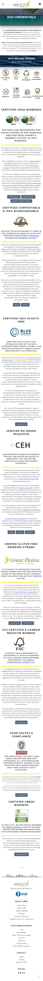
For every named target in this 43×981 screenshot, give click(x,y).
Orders (21, 959)
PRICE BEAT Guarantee (21, 946)
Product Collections (21, 916)
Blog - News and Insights (21, 935)
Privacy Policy (21, 943)
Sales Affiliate (21, 932)
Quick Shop (21, 905)
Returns (21, 938)
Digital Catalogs (21, 911)
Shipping (21, 941)
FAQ (21, 930)
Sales (22, 957)
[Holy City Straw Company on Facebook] (19, 973)
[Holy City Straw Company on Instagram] (24, 973)
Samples (21, 913)
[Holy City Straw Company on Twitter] (21, 973)
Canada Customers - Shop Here (21, 919)
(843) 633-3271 (21, 962)
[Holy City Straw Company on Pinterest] (22, 973)
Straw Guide (21, 908)
